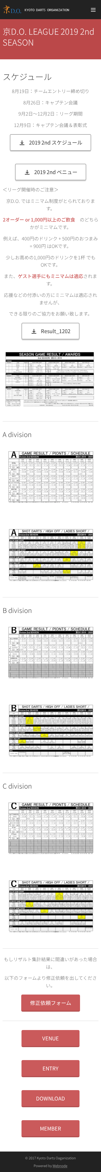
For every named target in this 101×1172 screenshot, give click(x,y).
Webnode (60, 1165)
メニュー (93, 9)
